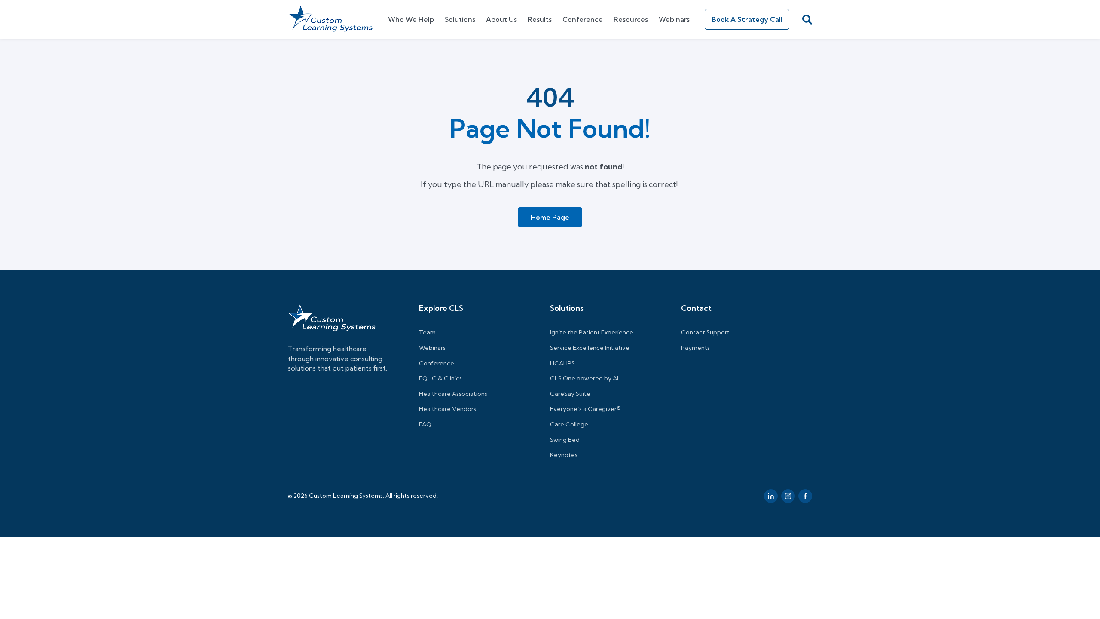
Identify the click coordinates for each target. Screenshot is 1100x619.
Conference (582, 19)
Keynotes (564, 455)
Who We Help (411, 19)
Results (540, 19)
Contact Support (705, 332)
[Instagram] (788, 496)
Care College (569, 424)
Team (427, 332)
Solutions (460, 19)
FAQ (425, 424)
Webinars (674, 19)
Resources (631, 19)
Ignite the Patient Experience (591, 332)
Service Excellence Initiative (589, 348)
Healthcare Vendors (447, 409)
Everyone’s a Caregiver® (585, 409)
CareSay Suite (570, 394)
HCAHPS (562, 363)
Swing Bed (565, 440)
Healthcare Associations (453, 394)
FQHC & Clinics (440, 378)
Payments (695, 348)
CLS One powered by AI (584, 378)
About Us (501, 19)
